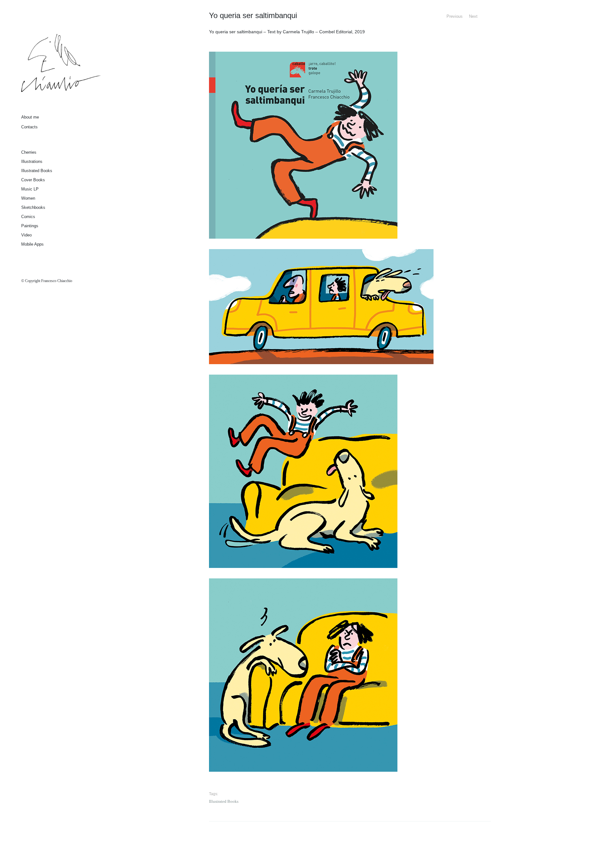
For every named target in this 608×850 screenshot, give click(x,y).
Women (28, 198)
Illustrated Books (36, 170)
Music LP (30, 189)
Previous (454, 16)
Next (473, 16)
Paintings (29, 225)
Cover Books (33, 179)
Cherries (28, 152)
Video (26, 235)
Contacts (29, 127)
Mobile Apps (32, 244)
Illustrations (31, 161)
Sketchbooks (33, 207)
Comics (28, 216)
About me (30, 117)
